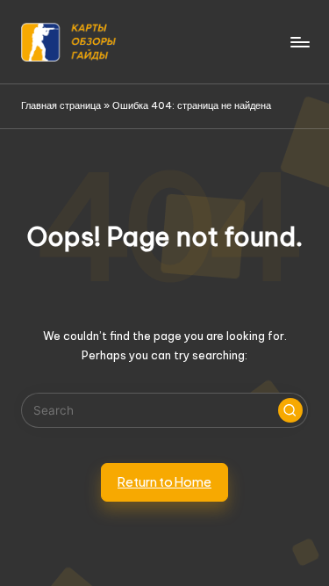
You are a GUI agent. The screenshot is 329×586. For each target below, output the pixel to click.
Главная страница (61, 105)
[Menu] (299, 42)
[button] (290, 410)
